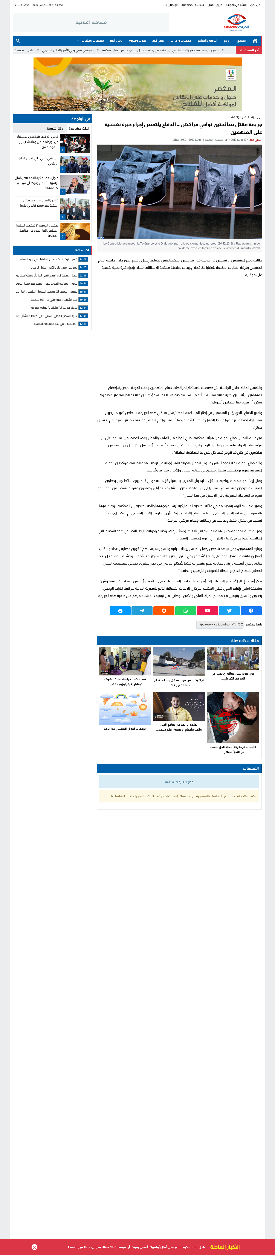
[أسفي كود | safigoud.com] (215, 22)
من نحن (255, 4)
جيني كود (158, 40)
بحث (18, 41)
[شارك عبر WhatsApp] (185, 610)
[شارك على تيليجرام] (142, 610)
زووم (227, 40)
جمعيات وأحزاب (181, 40)
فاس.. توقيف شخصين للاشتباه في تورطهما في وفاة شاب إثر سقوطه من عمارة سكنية (197, 50)
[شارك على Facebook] (251, 610)
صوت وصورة (137, 40)
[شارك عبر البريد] (207, 610)
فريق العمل (215, 4)
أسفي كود (255, 139)
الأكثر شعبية (55, 128)
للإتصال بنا (171, 4)
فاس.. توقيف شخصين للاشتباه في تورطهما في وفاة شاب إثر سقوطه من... (37, 142)
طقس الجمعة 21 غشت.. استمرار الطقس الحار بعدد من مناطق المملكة (36, 230)
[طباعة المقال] (120, 610)
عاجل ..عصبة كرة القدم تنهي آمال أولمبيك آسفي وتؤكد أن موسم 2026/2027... (36, 183)
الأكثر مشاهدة (79, 128)
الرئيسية (255, 41)
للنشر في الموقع (236, 4)
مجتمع (241, 40)
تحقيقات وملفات (92, 40)
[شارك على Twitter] (229, 610)
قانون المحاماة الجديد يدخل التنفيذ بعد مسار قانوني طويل (165, 1247)
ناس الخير (116, 40)
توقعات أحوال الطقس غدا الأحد (125, 728)
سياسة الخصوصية (192, 4)
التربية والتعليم (207, 40)
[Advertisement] (179, 331)
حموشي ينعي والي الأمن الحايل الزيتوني (105, 50)
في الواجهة (238, 117)
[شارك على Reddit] (163, 610)
